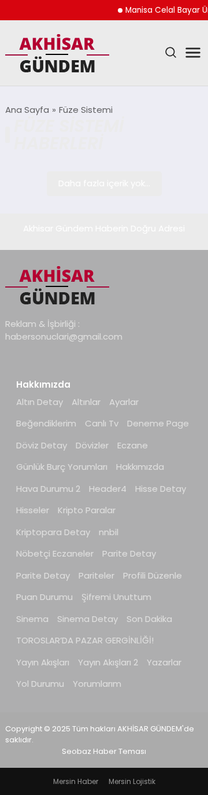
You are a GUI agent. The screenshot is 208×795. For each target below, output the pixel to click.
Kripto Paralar (87, 510)
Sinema (32, 619)
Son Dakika (149, 619)
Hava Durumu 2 (48, 489)
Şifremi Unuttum (116, 597)
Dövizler (92, 445)
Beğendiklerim (46, 423)
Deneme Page (158, 423)
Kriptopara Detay (53, 532)
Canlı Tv (101, 423)
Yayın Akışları (42, 662)
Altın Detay (39, 402)
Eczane (132, 445)
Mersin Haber (75, 781)
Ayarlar (124, 402)
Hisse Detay (160, 489)
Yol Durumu (40, 684)
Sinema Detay (87, 619)
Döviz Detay (41, 445)
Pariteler (96, 575)
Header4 (108, 489)
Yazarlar (164, 662)
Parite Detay (129, 553)
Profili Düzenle (152, 575)
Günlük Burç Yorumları (61, 467)
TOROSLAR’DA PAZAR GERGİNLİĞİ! (85, 640)
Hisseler (32, 510)
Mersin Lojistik (132, 781)
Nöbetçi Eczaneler (55, 553)
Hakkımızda (140, 467)
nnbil (108, 532)
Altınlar (86, 402)
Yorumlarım (97, 684)
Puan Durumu (44, 597)
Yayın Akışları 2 (108, 662)
